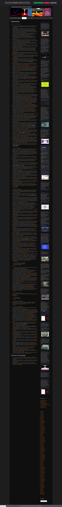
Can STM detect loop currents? (44, 404)
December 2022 (42, 449)
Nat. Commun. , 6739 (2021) (17, 142)
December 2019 (42, 468)
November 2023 (42, 441)
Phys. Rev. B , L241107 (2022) (24, 125)
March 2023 (42, 446)
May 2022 (41, 452)
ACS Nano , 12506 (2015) (25, 250)
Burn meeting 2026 (43, 407)
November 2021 (42, 456)
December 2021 (42, 455)
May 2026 (41, 417)
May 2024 (41, 434)
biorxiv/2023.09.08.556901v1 (32, 108)
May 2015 (41, 489)
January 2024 (42, 439)
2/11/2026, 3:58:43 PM (43, 89)
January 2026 (42, 421)
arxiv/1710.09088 (19, 46)
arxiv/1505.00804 (31, 244)
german (26, 269)
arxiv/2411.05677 (17, 82)
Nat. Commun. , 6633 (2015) (25, 257)
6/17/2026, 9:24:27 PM (43, 23)
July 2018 (41, 474)
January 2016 (42, 485)
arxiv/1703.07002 (31, 223)
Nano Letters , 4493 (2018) (22, 201)
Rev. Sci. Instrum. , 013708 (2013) (18, 281)
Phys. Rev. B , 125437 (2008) (28, 318)
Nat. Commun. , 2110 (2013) (24, 276)
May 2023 (41, 445)
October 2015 (42, 486)
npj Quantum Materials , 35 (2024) (21, 103)
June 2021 (41, 462)
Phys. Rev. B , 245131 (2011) (29, 285)
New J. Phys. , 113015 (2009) (32, 310)
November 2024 (42, 429)
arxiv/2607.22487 (15, 27)
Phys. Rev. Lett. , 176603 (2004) (32, 343)
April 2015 (41, 490)
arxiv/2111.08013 (28, 132)
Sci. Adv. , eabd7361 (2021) (30, 160)
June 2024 (42, 433)
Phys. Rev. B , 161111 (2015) (24, 254)
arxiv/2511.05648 (27, 41)
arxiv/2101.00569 (21, 165)
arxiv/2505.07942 (15, 62)
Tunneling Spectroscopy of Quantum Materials (21, 6)
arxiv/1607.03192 (20, 235)
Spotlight (15, 297)
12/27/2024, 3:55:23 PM (43, 372)
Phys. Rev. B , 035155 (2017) (28, 219)
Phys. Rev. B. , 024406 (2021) (31, 164)
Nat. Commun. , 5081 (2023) (32, 115)
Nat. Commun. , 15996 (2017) (22, 223)
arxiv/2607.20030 (31, 29)
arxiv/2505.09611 (15, 79)
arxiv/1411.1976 (31, 254)
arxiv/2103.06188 (32, 150)
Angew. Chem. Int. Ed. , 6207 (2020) (25, 173)
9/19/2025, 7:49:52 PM (43, 182)
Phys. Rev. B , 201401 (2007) (24, 327)
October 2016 (42, 480)
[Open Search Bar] (51, 18)
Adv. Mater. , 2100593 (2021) (24, 154)
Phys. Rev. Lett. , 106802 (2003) (29, 347)
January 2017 (42, 478)
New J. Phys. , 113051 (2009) (21, 308)
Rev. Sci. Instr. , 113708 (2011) (29, 287)
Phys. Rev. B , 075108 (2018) (28, 212)
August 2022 (42, 451)
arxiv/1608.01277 (31, 239)
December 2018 (42, 472)
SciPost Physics (44, 147)
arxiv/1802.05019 (15, 196)
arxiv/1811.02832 (17, 192)
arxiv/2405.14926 (30, 88)
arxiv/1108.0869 (19, 290)
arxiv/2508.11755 (15, 57)
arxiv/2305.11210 (21, 112)
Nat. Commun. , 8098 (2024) (29, 92)
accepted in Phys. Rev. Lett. (32, 50)
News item (15, 263)
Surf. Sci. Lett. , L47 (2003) (19, 351)
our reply (27, 348)
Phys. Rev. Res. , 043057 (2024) (23, 88)
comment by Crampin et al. (20, 348)
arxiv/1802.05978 (15, 186)
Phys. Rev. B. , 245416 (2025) (22, 61)
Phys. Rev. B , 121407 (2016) (17, 239)
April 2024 (41, 435)
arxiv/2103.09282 (24, 142)
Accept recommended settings (38, 2)
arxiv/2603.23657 (15, 51)
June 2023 (42, 444)
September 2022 (42, 450)
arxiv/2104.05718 (15, 161)
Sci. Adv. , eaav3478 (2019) (28, 185)
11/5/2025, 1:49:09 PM (43, 148)
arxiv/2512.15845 (15, 38)
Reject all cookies (46, 2)
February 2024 (42, 438)
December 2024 (42, 428)
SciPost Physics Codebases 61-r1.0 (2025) (29, 67)
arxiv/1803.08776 (30, 205)
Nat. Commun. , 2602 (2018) (24, 195)
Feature (15, 298)
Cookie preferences (53, 2)
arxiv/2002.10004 (23, 176)
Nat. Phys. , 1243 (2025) (30, 78)
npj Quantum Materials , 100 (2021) (24, 150)
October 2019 (42, 469)
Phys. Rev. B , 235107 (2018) (23, 205)
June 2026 (42, 416)
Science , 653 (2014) (27, 260)
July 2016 (41, 483)
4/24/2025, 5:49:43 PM (43, 251)
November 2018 (42, 473)
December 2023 (42, 440)
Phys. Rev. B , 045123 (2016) (23, 244)
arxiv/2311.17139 (15, 93)
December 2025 (42, 422)
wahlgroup (42, 88)
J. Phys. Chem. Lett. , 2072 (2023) (24, 118)
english (28, 269)
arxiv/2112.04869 (25, 136)
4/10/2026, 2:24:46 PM (43, 38)
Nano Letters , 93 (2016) (17, 247)
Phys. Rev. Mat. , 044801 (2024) (26, 105)
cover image (31, 154)
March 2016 (42, 484)
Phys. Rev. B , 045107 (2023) (31, 120)
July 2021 (41, 461)
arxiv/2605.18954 (24, 32)
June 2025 (42, 423)
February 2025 (42, 427)
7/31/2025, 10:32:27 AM (43, 193)
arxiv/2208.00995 (15, 121)
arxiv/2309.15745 (34, 105)
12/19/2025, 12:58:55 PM (43, 129)
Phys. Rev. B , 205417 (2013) (32, 278)
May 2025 (41, 424)
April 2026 (41, 418)
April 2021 (41, 463)
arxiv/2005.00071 (15, 155)
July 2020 (41, 466)
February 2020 (42, 467)
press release (16, 268)
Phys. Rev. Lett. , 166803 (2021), (31, 144)
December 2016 (42, 479)
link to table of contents (18, 364)
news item (15, 267)
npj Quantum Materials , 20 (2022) (18, 136)
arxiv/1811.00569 (19, 182)
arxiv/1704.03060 (15, 213)
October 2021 (42, 457)
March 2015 (42, 491)
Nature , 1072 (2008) (31, 316)
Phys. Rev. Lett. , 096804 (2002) (26, 353)
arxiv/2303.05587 (29, 103)
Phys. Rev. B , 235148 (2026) (28, 56)
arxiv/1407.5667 (34, 257)
